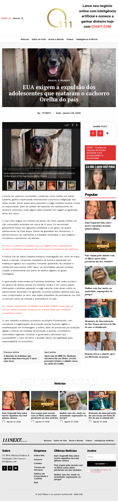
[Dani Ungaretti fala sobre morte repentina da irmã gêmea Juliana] (100, 210)
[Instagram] (10, 468)
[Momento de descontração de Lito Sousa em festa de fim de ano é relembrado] (100, 308)
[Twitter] (100, 133)
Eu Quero (100, 464)
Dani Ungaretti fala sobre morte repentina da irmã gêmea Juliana (98, 225)
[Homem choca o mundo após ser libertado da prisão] (100, 341)
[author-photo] (4, 421)
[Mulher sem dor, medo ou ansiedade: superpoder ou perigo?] (100, 275)
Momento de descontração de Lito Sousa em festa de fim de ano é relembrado (100, 324)
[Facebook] (93, 133)
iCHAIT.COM (101, 26)
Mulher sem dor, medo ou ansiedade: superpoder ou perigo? (98, 291)
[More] (107, 133)
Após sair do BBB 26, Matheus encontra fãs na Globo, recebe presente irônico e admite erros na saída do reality (61, 360)
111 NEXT (46, 113)
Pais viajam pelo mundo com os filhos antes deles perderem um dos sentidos (99, 258)
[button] (18, 18)
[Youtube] (15, 468)
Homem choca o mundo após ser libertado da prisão (100, 355)
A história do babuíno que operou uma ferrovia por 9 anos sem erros (20, 358)
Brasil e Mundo (59, 80)
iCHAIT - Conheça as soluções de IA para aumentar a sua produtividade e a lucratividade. (96, 152)
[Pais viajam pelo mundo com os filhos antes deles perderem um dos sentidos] (100, 242)
